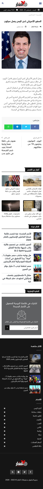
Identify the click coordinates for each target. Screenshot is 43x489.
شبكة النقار (34, 27)
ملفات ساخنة (22, 412)
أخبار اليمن (32, 15)
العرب (22, 423)
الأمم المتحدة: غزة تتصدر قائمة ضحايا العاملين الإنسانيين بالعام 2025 (17, 236)
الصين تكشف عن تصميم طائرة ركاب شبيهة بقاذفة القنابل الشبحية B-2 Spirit (17, 247)
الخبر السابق (34, 143)
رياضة (22, 431)
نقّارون (22, 419)
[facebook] (30, 472)
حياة (22, 434)
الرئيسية (38, 15)
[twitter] (24, 472)
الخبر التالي (9, 146)
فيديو (22, 438)
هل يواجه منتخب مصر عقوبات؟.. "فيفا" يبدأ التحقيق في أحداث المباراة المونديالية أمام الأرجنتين (16, 258)
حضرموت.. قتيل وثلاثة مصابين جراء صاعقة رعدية (11, 215)
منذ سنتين (20, 27)
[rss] (12, 472)
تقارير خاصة (22, 416)
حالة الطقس (22, 446)
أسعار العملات (22, 442)
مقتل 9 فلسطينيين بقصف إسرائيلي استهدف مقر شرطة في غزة (16, 278)
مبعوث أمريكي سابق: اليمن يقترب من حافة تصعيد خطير (12, 191)
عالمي (22, 427)
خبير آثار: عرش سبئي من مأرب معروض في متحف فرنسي (32, 216)
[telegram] (18, 472)
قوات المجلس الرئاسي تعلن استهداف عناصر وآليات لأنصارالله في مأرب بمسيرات (32, 192)
